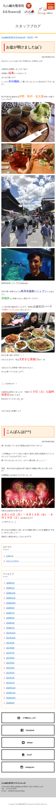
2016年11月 (10, 693)
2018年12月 (10, 593)
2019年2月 (10, 583)
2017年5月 (10, 663)
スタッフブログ (12, 561)
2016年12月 (10, 688)
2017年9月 (10, 643)
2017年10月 (10, 638)
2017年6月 (10, 658)
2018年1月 (10, 628)
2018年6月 (10, 618)
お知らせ (9, 556)
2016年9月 (10, 703)
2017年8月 (10, 648)
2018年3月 (10, 623)
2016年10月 (10, 698)
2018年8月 (10, 608)
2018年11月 (10, 598)
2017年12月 (10, 633)
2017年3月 (10, 673)
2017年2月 (10, 678)
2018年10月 (10, 603)
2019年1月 (10, 588)
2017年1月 (10, 683)
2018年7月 (10, 613)
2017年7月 (10, 653)
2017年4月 (10, 668)
